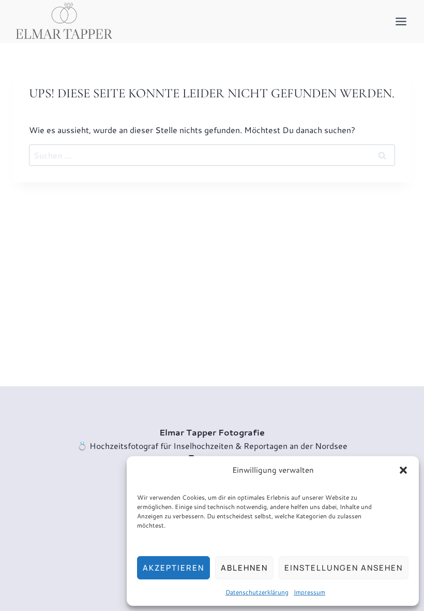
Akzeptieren (173, 567)
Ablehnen (244, 567)
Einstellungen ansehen (343, 567)
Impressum (309, 592)
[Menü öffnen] (401, 21)
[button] (403, 470)
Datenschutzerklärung (257, 592)
